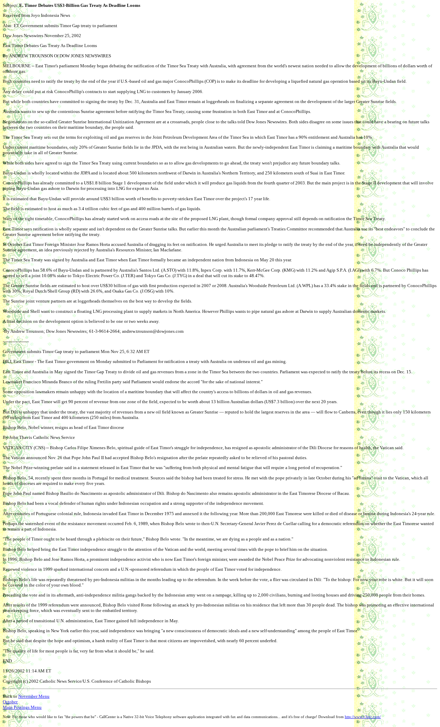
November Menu (34, 696)
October (10, 701)
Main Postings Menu (22, 707)
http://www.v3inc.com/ (363, 717)
